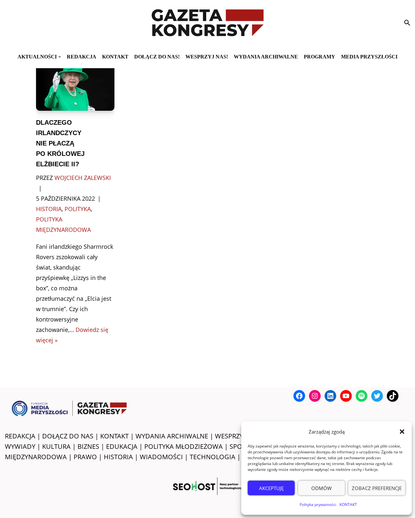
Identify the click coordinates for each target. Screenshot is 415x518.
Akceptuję (271, 488)
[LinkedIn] (330, 396)
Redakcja (81, 56)
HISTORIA (118, 456)
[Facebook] (299, 396)
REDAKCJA (20, 436)
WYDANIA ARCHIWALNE (172, 436)
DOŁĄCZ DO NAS (67, 436)
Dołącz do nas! (157, 56)
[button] (402, 431)
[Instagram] (315, 396)
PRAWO (85, 456)
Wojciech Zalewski (82, 178)
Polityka (78, 209)
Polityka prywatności (318, 504)
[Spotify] (361, 396)
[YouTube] (346, 396)
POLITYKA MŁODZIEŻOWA (183, 446)
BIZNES (88, 446)
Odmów (321, 488)
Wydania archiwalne (266, 56)
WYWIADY (20, 446)
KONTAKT (348, 504)
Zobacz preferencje (377, 488)
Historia (49, 209)
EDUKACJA (121, 446)
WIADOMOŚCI (161, 456)
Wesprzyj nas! (206, 56)
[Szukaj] (407, 23)
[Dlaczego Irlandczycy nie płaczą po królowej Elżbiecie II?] (75, 84)
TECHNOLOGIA (212, 456)
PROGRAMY (319, 56)
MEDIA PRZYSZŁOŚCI (369, 56)
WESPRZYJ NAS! (238, 436)
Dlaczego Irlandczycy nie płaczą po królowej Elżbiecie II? (60, 143)
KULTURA (56, 446)
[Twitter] (377, 396)
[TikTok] (392, 396)
